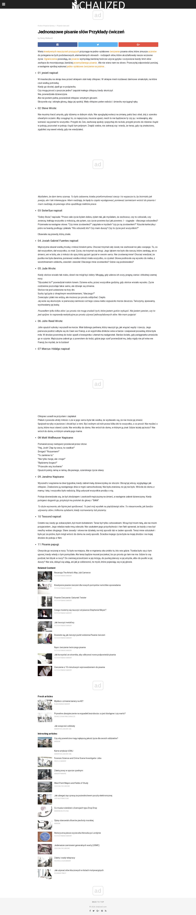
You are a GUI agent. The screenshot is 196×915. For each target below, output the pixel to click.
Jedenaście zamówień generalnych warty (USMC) (76, 845)
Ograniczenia (50, 59)
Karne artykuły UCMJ (63, 751)
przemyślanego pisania (85, 62)
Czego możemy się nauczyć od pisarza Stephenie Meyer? (80, 610)
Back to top (98, 902)
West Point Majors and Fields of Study (71, 783)
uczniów (152, 51)
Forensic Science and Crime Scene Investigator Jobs (77, 758)
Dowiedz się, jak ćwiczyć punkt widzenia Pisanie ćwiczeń (79, 635)
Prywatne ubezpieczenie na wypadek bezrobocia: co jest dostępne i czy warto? (90, 713)
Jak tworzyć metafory (64, 622)
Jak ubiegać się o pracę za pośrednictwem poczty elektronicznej (83, 795)
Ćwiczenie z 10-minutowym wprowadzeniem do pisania (79, 667)
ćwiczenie (115, 51)
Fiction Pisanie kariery (46, 26)
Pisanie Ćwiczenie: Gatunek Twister (70, 597)
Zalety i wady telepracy (64, 858)
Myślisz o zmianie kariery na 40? (68, 701)
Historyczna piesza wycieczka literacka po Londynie (77, 833)
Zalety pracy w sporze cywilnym (68, 770)
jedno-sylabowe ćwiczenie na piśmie (85, 66)
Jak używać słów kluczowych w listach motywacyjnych (79, 870)
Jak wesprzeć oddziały (64, 726)
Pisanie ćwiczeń (63, 26)
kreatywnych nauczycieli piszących (61, 51)
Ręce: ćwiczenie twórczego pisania (70, 647)
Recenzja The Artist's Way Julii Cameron (72, 572)
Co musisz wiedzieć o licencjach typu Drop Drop (75, 808)
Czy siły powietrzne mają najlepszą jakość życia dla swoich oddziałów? (86, 738)
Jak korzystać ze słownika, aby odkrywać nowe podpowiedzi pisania (85, 655)
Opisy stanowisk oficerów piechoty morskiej (74, 820)
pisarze (75, 59)
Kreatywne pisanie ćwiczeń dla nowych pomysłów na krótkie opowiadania (87, 585)
